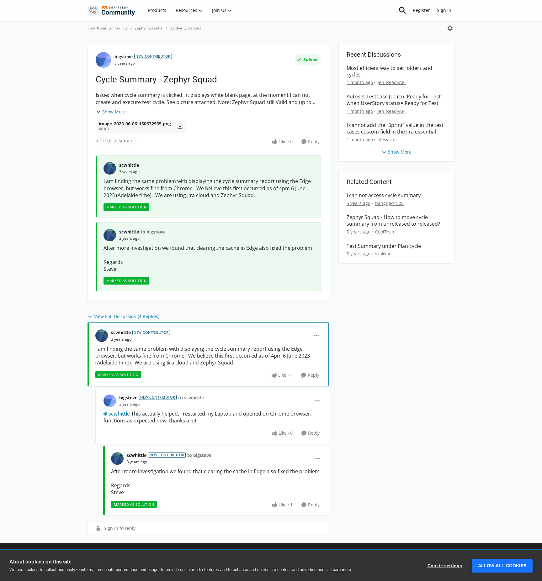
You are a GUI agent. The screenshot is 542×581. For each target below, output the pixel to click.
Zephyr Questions (185, 28)
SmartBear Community (108, 28)
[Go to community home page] (111, 10)
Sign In (444, 10)
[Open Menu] (450, 28)
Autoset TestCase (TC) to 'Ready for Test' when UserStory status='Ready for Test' (394, 100)
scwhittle (129, 165)
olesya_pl (387, 140)
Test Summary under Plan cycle (384, 246)
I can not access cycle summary (384, 195)
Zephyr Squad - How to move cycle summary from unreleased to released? (393, 220)
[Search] (402, 10)
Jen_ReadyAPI (392, 82)
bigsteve (123, 57)
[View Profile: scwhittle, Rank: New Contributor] (101, 335)
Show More (114, 112)
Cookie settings (445, 565)
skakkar (383, 254)
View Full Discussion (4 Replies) (126, 316)
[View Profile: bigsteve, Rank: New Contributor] (103, 60)
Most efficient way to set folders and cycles (389, 71)
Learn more (341, 569)
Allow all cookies (502, 565)
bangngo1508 (389, 203)
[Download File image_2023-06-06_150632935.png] (180, 126)
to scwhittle (191, 397)
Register (421, 10)
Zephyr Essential (149, 28)
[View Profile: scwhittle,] (110, 168)
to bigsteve (153, 232)
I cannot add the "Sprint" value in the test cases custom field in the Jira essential (395, 128)
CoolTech (384, 232)
